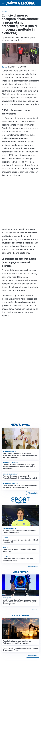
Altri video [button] (33, 609)
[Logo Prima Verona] (20, 3)
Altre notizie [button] (33, 493)
